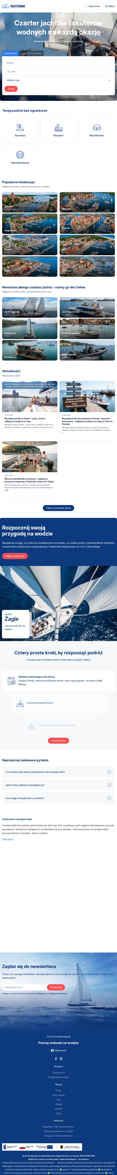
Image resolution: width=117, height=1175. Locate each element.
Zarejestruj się (58, 740)
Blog (58, 1113)
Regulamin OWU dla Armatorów (58, 1126)
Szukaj (11, 88)
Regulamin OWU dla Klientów (58, 1135)
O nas (58, 1090)
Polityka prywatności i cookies (58, 1131)
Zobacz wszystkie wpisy (58, 508)
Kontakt (58, 1108)
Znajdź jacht (59, 1072)
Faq (58, 1099)
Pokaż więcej (7, 839)
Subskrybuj (56, 987)
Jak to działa (58, 1095)
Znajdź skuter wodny (58, 1077)
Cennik (58, 1104)
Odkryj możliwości (14, 556)
